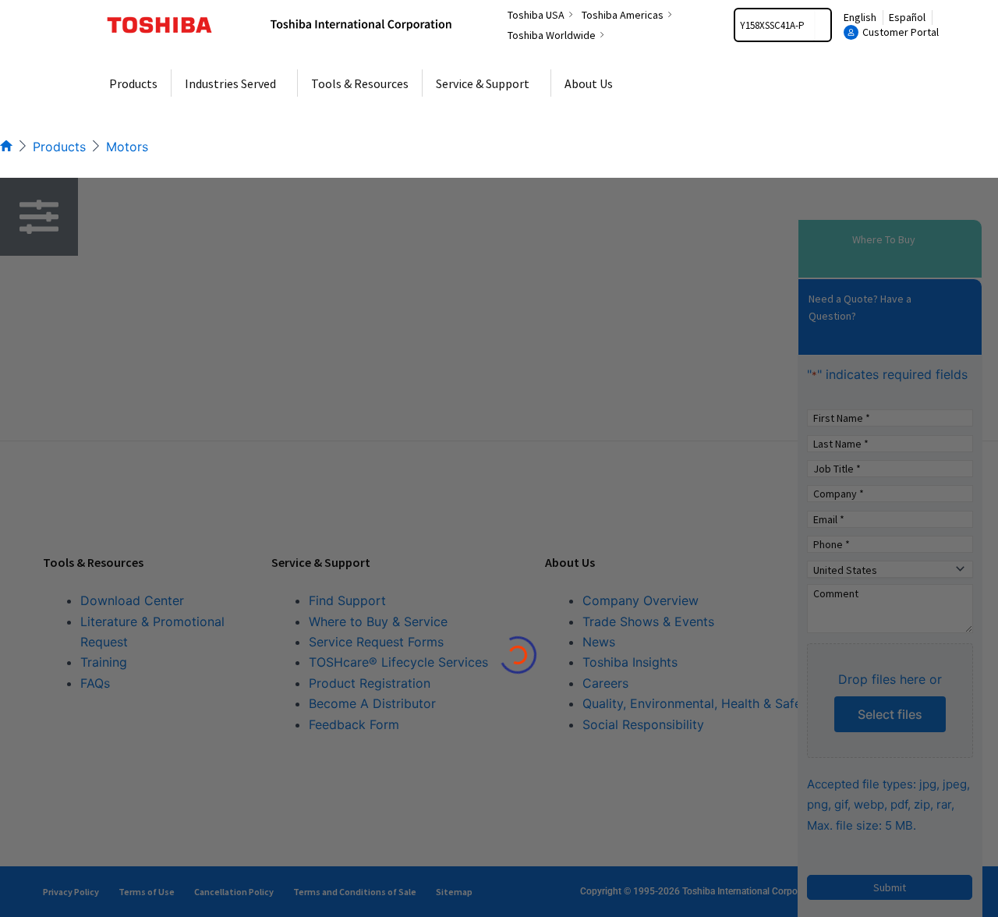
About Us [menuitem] (588, 83)
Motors (127, 146)
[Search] (822, 25)
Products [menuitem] (133, 83)
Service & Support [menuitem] (482, 83)
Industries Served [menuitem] (230, 83)
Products (59, 146)
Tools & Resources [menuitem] (360, 83)
